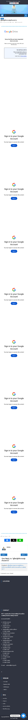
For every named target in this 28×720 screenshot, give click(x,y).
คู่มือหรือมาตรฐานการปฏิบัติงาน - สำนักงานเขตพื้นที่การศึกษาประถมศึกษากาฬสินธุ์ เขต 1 (14, 567)
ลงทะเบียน (5, 698)
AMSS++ (5, 689)
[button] (13, 12)
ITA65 (2, 18)
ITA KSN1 (5, 681)
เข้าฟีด (4, 703)
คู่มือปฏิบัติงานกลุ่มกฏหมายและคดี (4, 555)
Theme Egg (14, 718)
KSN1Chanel (6, 687)
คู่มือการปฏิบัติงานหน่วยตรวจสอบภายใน (24, 555)
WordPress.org (6, 708)
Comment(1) (19, 22)
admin (12, 22)
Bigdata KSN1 (6, 684)
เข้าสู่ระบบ (5, 701)
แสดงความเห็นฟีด (6, 706)
